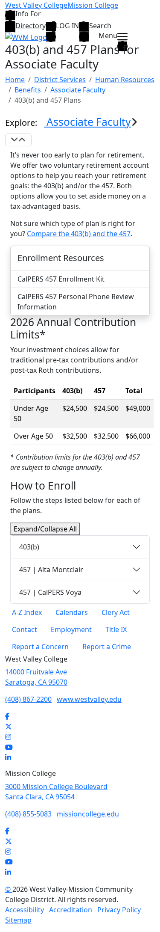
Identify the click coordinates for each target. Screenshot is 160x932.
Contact (24, 629)
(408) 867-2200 (28, 699)
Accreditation (70, 909)
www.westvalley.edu (89, 699)
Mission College (92, 5)
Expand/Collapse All (45, 529)
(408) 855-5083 (28, 814)
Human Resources (124, 79)
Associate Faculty (77, 90)
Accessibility (24, 909)
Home (15, 79)
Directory (30, 25)
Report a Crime (106, 646)
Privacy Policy (119, 909)
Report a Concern (40, 646)
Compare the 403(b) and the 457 (79, 233)
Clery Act (116, 612)
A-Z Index (27, 612)
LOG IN (67, 25)
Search (100, 25)
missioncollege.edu (88, 814)
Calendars (71, 612)
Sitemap (18, 920)
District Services (60, 79)
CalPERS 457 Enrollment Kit (61, 279)
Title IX (116, 629)
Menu (108, 36)
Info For (28, 14)
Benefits (28, 90)
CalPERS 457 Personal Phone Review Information (75, 302)
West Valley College (36, 5)
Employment (71, 629)
